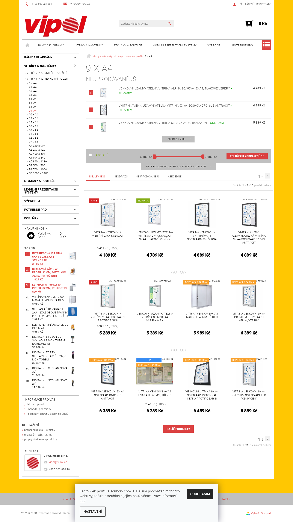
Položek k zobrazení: (247, 156)
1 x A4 (33, 83)
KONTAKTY (223, 499)
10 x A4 (33, 114)
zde (82, 501)
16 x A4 (33, 126)
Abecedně (175, 176)
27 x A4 (33, 142)
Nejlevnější (97, 176)
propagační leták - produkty (40, 439)
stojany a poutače (127, 45)
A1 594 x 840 (37, 157)
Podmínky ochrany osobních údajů (48, 413)
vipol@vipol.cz (58, 462)
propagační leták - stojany (39, 429)
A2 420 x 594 (37, 153)
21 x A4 (33, 134)
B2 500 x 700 (37, 165)
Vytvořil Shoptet (261, 513)
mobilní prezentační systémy (175, 45)
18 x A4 (33, 130)
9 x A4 (33, 110)
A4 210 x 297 (37, 145)
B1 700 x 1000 (38, 169)
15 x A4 (33, 122)
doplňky (31, 218)
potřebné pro (242, 45)
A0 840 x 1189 (38, 161)
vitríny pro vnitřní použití (47, 72)
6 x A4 (33, 102)
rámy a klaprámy (51, 45)
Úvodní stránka (27, 45)
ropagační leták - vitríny (38, 434)
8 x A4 (33, 106)
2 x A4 (33, 87)
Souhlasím (200, 494)
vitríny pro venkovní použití (48, 78)
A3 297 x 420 (37, 149)
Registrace (263, 4)
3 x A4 (33, 91)
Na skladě (101, 155)
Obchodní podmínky (39, 409)
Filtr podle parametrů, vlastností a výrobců (176, 166)
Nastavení (92, 512)
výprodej (214, 45)
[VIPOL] (56, 26)
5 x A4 (33, 98)
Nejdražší (121, 176)
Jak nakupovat (35, 404)
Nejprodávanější (148, 176)
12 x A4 (33, 118)
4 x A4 (33, 95)
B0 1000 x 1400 (38, 173)
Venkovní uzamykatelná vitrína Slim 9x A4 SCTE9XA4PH (171, 122)
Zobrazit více (176, 139)
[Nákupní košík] (31, 236)
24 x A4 (33, 138)
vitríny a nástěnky (89, 45)
